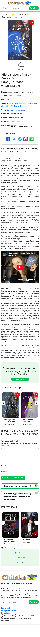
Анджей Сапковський (10, 544)
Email (4, 471)
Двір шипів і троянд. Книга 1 (10, 420)
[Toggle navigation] (3, 3)
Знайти (34, 8)
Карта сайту (6, 608)
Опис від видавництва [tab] (20, 159)
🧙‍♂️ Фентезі (16, 106)
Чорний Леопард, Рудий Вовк (28, 540)
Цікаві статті (6, 613)
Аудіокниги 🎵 (20, 552)
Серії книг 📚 (20, 557)
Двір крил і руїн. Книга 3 (28, 420)
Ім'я (3, 466)
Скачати (20, 379)
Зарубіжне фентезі (17, 103)
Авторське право (8, 610)
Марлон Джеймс (28, 544)
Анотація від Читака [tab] (6, 159)
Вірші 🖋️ (20, 562)
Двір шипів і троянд (16, 110)
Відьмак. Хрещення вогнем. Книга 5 (10, 540)
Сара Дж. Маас (14, 95)
